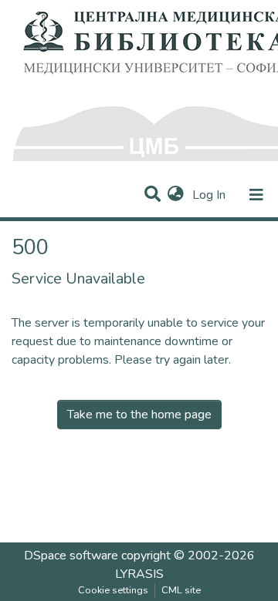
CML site (181, 590)
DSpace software (71, 555)
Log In (210, 194)
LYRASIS (139, 574)
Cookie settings (113, 590)
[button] (175, 195)
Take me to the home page (139, 414)
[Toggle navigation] (256, 195)
